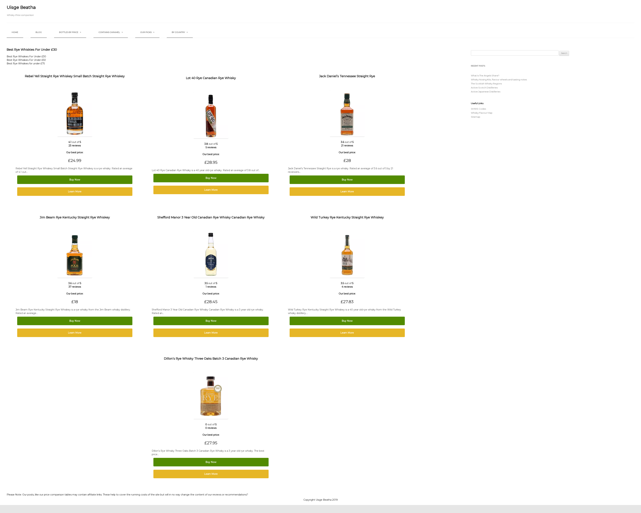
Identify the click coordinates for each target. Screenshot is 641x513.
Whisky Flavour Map (481, 112)
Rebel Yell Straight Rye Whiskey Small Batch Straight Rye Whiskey (75, 76)
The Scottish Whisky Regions (486, 83)
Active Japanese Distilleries (485, 91)
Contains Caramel (110, 32)
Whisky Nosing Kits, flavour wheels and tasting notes (499, 79)
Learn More (74, 191)
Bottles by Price (70, 32)
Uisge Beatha (21, 7)
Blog (39, 32)
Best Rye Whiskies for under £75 (26, 63)
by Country (180, 32)
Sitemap (475, 116)
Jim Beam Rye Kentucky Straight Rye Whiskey (75, 217)
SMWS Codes (478, 108)
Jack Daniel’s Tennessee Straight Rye (347, 76)
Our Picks (147, 32)
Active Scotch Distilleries (484, 87)
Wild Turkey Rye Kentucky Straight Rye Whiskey (347, 217)
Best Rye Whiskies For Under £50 (26, 59)
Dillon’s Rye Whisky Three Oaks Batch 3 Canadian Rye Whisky (211, 358)
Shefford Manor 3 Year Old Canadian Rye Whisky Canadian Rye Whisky (211, 217)
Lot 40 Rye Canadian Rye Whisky (211, 78)
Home (15, 32)
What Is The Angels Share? (485, 75)
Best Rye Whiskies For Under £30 (26, 56)
